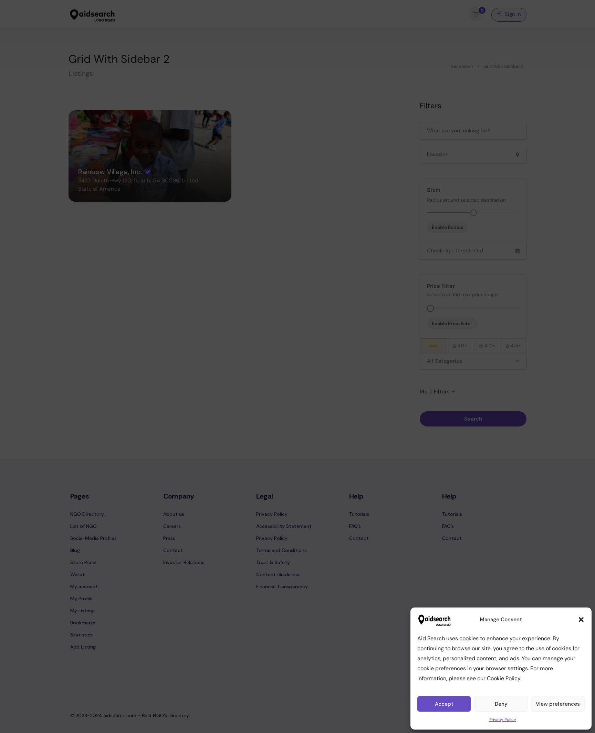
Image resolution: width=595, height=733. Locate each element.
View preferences (558, 704)
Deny (501, 704)
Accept (444, 704)
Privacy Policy (502, 719)
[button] (581, 619)
